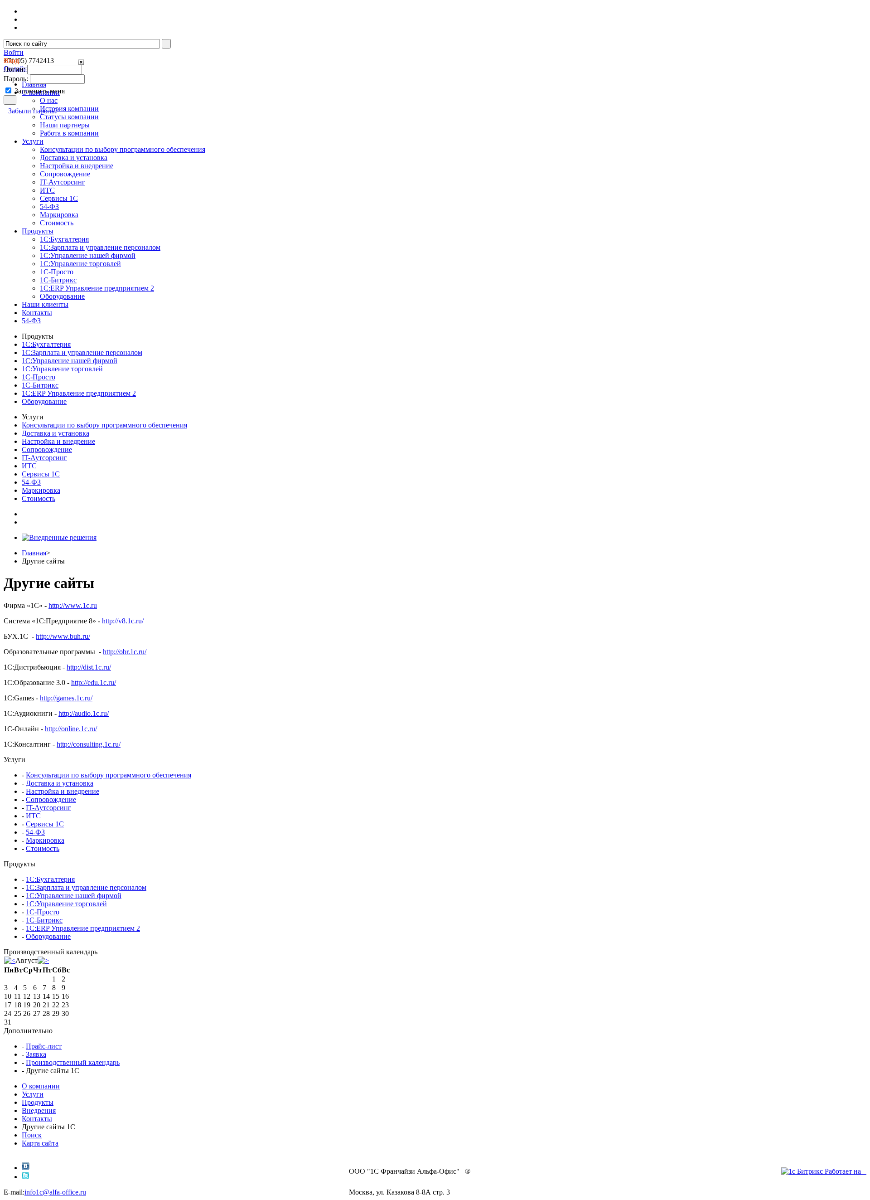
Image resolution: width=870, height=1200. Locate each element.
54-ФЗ (49, 206)
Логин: (14, 69)
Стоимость (56, 223)
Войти (14, 52)
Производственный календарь (73, 1062)
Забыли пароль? (33, 111)
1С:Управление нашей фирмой (87, 255)
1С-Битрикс (58, 280)
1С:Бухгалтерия (64, 239)
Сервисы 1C (59, 198)
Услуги (33, 1094)
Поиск (32, 1135)
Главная (34, 553)
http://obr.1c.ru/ (124, 652)
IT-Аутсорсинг (62, 182)
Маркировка (59, 215)
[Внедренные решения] (59, 537)
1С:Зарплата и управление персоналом (100, 247)
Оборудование (62, 296)
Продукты (37, 1102)
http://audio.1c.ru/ (83, 713)
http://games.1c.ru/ (66, 698)
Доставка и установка (73, 157)
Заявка (36, 1054)
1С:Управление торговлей (80, 263)
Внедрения (39, 1110)
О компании (41, 1086)
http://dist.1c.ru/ (89, 667)
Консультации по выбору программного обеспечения (122, 149)
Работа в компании (69, 133)
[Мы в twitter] (25, 1177)
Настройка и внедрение (76, 166)
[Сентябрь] (43, 960)
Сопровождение (65, 174)
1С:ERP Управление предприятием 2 (97, 288)
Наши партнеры (65, 125)
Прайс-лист (44, 1046)
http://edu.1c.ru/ (93, 682)
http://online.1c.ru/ (71, 729)
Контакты (37, 1118)
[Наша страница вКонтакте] (25, 1167)
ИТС (47, 190)
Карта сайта (40, 1143)
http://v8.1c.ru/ (123, 621)
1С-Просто (56, 272)
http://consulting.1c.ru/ (89, 744)
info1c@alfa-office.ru (55, 1192)
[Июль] (9, 960)
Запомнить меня (39, 91)
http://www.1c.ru (72, 605)
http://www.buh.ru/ (63, 636)
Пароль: (16, 79)
